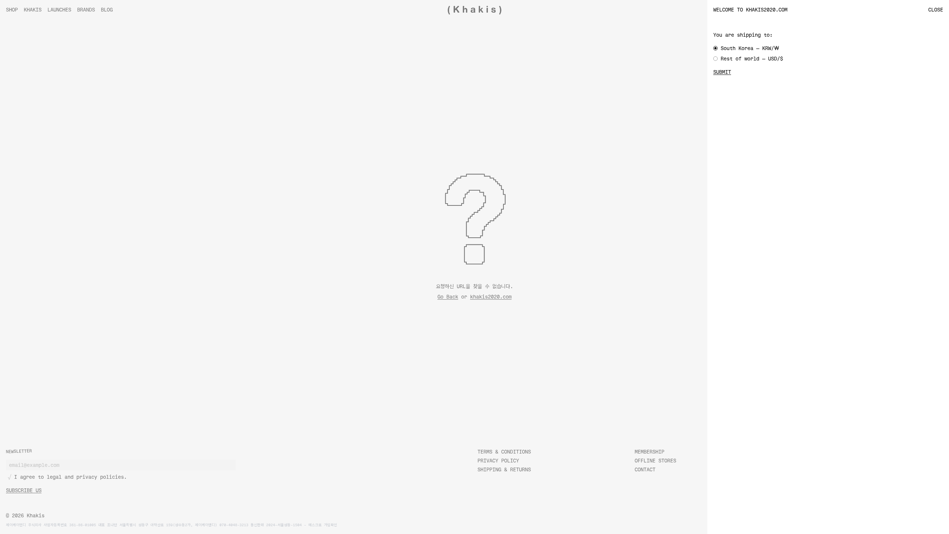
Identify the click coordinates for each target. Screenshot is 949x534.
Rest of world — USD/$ (752, 58)
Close (935, 9)
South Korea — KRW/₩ (750, 48)
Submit (722, 72)
